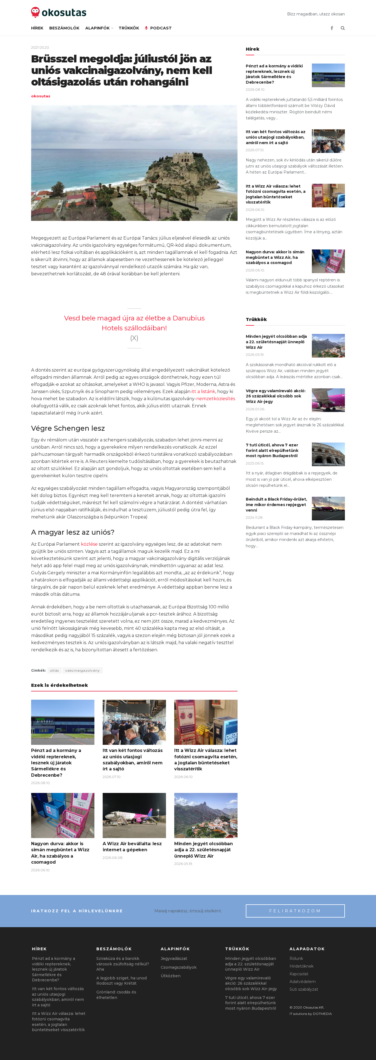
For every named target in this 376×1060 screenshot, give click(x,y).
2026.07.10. (112, 777)
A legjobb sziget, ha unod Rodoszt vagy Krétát (121, 981)
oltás (54, 670)
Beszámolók (64, 28)
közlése (89, 544)
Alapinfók (97, 28)
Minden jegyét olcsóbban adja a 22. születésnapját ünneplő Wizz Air (203, 850)
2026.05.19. (183, 863)
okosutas (40, 96)
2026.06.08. (113, 857)
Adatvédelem (303, 981)
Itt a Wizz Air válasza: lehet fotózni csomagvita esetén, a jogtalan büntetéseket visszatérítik (276, 194)
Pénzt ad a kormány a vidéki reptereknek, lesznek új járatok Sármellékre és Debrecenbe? (56, 763)
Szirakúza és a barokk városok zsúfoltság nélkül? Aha (122, 964)
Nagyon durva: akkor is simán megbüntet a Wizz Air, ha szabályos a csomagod (275, 257)
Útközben (171, 975)
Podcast (161, 28)
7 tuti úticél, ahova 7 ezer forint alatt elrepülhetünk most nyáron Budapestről (272, 450)
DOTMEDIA (322, 1014)
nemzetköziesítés (215, 398)
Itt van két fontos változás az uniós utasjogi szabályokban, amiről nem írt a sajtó (276, 137)
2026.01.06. (255, 409)
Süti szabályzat (304, 989)
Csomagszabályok (179, 967)
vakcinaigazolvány (82, 670)
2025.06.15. (255, 463)
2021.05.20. (40, 47)
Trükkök (129, 28)
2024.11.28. (254, 517)
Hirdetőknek (302, 966)
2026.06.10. (184, 777)
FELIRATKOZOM (295, 910)
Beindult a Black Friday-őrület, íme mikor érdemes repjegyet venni (276, 504)
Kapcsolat (299, 973)
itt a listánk (203, 391)
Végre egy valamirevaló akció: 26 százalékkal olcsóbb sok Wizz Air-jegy (276, 396)
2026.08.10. (41, 783)
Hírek (37, 28)
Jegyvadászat (174, 958)
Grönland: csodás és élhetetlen (116, 995)
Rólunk (296, 958)
